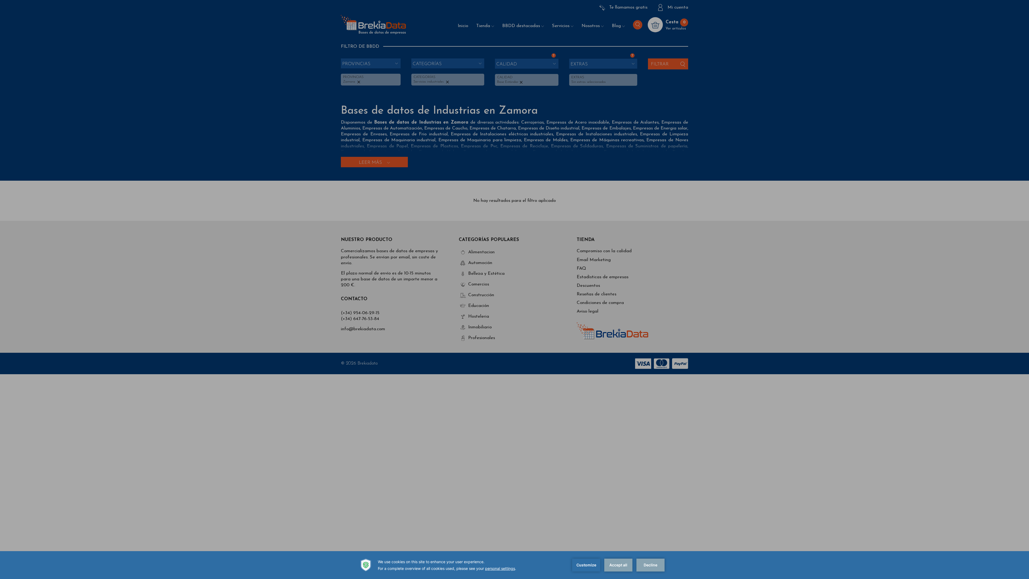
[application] (514, 565)
